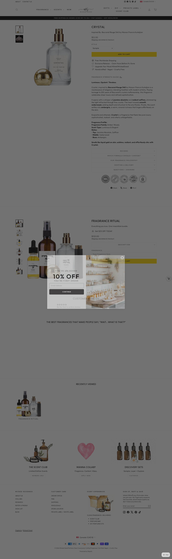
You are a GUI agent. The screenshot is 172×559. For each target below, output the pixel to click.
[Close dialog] (122, 255)
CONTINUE (66, 289)
